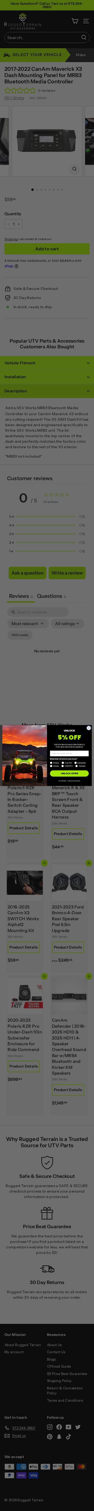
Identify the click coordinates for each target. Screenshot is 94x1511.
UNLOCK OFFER (69, 773)
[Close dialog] (89, 728)
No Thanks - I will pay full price (69, 781)
